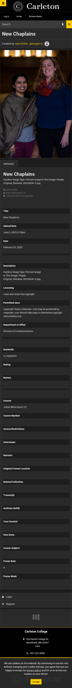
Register (10, 604)
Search (69, 24)
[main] (36, 327)
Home (19, 16)
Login (9, 596)
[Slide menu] (3, 3)
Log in (6, 16)
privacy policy (34, 670)
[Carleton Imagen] (36, 6)
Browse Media (35, 16)
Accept (36, 681)
